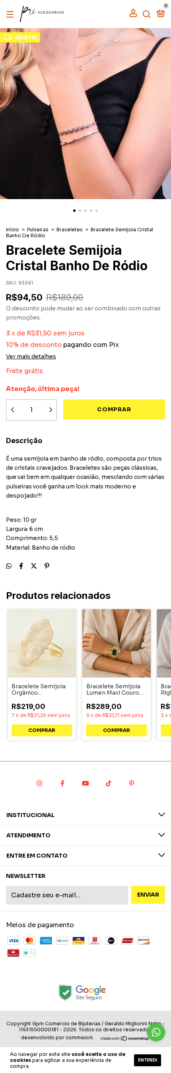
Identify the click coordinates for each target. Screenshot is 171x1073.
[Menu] (11, 13)
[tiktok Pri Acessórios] (109, 783)
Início (12, 229)
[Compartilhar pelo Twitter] (34, 566)
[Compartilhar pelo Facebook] (21, 566)
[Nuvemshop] (125, 1038)
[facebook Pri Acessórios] (62, 783)
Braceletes (69, 229)
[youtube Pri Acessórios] (85, 783)
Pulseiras (38, 229)
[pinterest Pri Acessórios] (132, 783)
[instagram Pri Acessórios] (39, 783)
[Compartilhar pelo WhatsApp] (9, 566)
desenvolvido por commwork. (57, 1037)
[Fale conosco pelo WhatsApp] (156, 1032)
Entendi (147, 1060)
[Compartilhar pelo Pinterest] (47, 566)
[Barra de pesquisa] (147, 13)
